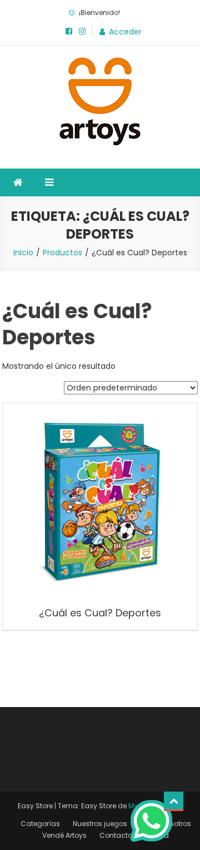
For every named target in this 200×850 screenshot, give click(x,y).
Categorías (40, 823)
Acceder (125, 32)
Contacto (115, 835)
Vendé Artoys (64, 835)
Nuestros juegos (100, 823)
